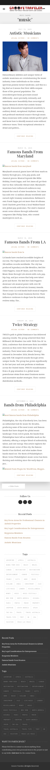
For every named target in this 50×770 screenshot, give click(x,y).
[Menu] (4, 9)
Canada (9, 570)
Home (26, 579)
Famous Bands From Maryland (25, 153)
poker (26, 603)
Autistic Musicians (25, 33)
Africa (21, 560)
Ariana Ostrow (17, 38)
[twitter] (25, 502)
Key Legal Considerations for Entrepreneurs (24, 528)
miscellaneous (34, 589)
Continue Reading (25, 136)
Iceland (9, 584)
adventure (10, 560)
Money (8, 593)
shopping (9, 607)
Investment (29, 584)
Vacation (9, 622)
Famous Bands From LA (25, 241)
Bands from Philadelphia (25, 404)
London (21, 589)
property (36, 603)
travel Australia (33, 612)
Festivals (35, 574)
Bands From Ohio (13, 565)
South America (23, 607)
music (17, 593)
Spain (35, 607)
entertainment (12, 574)
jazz (39, 584)
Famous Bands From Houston (17, 538)
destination (20, 570)
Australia (32, 560)
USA (34, 617)
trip (22, 617)
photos (17, 603)
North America (23, 598)
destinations (34, 570)
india (18, 584)
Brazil (34, 565)
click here (15, 753)
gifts (18, 579)
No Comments (33, 38)
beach (26, 565)
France (9, 579)
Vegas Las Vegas (24, 622)
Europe (24, 574)
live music (10, 589)
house (34, 579)
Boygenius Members (13, 533)
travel (19, 612)
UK (28, 617)
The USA (9, 612)
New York (9, 598)
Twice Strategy (25, 324)
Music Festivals (30, 593)
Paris (8, 603)
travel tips (11, 617)
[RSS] (30, 502)
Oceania (36, 598)
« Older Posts (13, 486)
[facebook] (20, 502)
